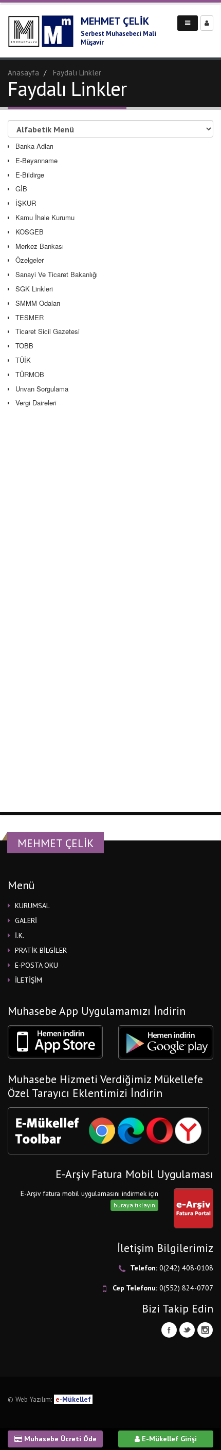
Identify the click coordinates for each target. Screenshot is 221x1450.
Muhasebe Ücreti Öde (59, 1438)
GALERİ (26, 920)
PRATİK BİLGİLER (41, 950)
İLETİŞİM (28, 980)
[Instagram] (205, 1330)
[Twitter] (187, 1330)
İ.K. (19, 935)
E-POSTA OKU (36, 965)
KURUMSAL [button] (32, 905)
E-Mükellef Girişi (168, 1438)
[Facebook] (169, 1330)
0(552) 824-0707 (186, 1287)
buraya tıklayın (134, 1205)
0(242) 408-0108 (186, 1267)
